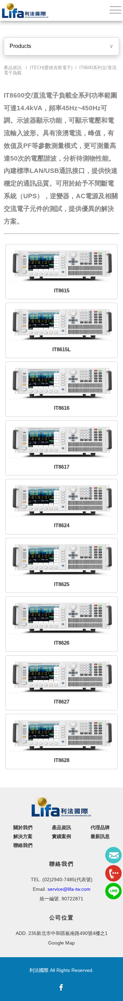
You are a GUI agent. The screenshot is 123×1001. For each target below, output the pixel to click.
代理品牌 (100, 827)
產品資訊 (61, 827)
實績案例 (61, 836)
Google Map (61, 943)
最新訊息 (100, 836)
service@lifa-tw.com (69, 889)
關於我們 (22, 827)
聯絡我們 (22, 845)
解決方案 (22, 836)
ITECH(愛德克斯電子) (51, 67)
